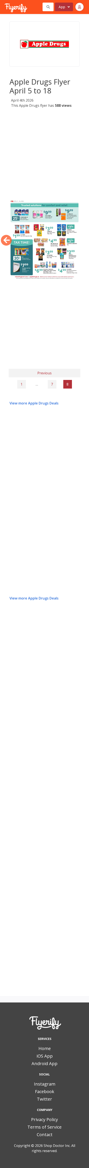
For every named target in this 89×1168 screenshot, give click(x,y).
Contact (44, 1134)
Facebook (44, 1091)
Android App (44, 1063)
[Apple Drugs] (44, 44)
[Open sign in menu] (79, 7)
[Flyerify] (5, 6)
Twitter (44, 1099)
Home (44, 1048)
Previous (44, 373)
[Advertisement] (44, 155)
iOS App (45, 1056)
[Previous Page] (6, 240)
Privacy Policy (44, 1119)
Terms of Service (44, 1127)
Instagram (44, 1084)
